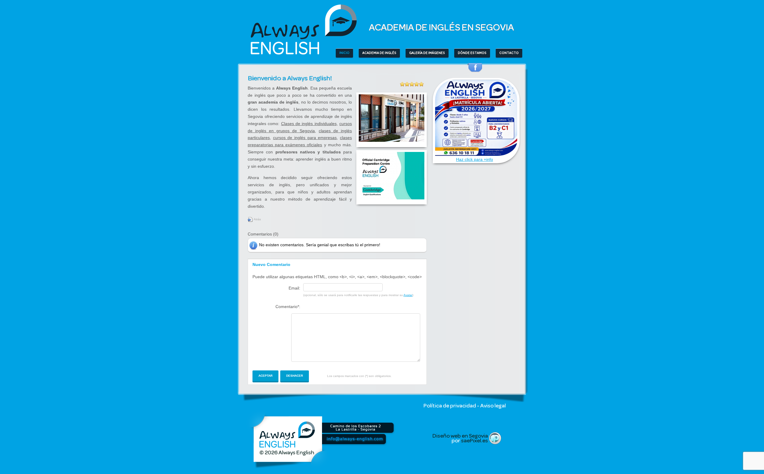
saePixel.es (474, 440)
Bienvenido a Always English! (290, 78)
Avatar (407, 295)
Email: (294, 288)
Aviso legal (493, 405)
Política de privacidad (449, 405)
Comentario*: (287, 306)
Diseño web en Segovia (460, 436)
